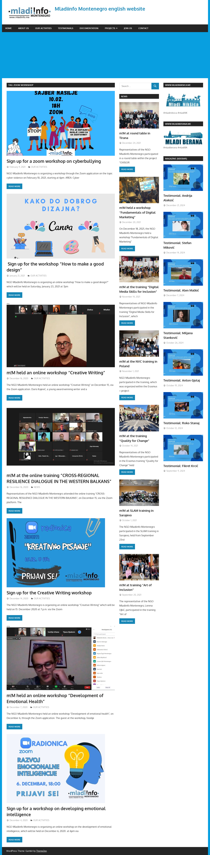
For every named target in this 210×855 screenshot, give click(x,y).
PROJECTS (110, 28)
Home (8, 28)
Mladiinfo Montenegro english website (100, 9)
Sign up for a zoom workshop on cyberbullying (54, 161)
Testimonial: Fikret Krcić (180, 466)
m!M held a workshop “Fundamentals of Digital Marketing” (137, 212)
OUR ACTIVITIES (43, 28)
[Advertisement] (105, 55)
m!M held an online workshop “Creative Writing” (56, 372)
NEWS (37, 487)
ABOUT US (23, 28)
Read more (14, 186)
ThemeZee (41, 851)
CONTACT (143, 28)
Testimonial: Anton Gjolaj (181, 380)
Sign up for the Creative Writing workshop (49, 592)
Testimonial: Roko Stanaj (181, 423)
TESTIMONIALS (65, 28)
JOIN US (128, 28)
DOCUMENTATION (89, 28)
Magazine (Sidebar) (176, 158)
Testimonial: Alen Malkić (181, 290)
